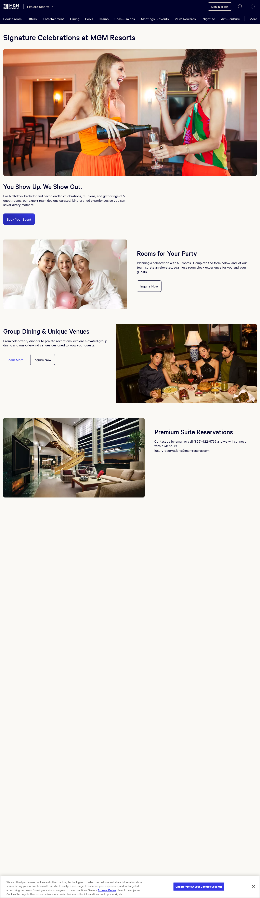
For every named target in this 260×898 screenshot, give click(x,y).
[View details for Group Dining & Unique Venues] (186, 363)
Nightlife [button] (209, 18)
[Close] (253, 886)
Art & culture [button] (230, 18)
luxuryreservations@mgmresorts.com (181, 450)
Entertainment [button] (53, 18)
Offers (32, 18)
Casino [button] (104, 18)
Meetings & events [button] (155, 18)
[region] (130, 887)
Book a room (12, 18)
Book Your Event (19, 219)
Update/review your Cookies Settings (199, 886)
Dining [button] (74, 18)
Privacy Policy (107, 890)
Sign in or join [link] (220, 6)
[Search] (240, 6)
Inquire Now (149, 286)
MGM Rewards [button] (185, 18)
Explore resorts (38, 6)
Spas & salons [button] (125, 18)
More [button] (253, 18)
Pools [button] (89, 18)
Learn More (15, 359)
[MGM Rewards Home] (11, 6)
